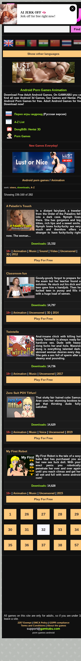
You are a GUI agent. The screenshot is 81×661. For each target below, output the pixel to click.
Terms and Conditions (33, 625)
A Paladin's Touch (19, 206)
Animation (58, 180)
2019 (69, 432)
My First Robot (16, 451)
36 (27, 545)
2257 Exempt (25, 622)
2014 (56, 312)
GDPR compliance (59, 622)
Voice (42, 432)
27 (43, 514)
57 (77, 545)
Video (54, 251)
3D (8, 254)
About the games (56, 625)
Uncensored (68, 251)
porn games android (43, 632)
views (13, 187)
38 (60, 545)
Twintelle (12, 331)
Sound (43, 251)
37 (43, 545)
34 (77, 530)
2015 (60, 493)
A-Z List (19, 122)
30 (10, 530)
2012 (15, 254)
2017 (60, 373)
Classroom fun (16, 273)
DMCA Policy (40, 622)
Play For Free (43, 260)
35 (10, 545)
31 (27, 530)
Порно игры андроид (28, 114)
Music (33, 251)
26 (27, 514)
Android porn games (35, 180)
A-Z (33, 187)
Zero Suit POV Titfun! (21, 393)
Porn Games (22, 136)
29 (77, 514)
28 (60, 514)
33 (60, 530)
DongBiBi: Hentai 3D (27, 129)
